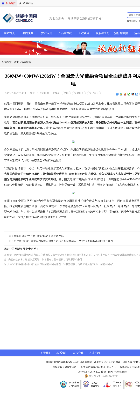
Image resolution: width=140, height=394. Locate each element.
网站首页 (9, 33)
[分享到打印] (136, 94)
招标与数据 (121, 33)
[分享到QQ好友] (132, 94)
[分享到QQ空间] (121, 94)
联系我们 (62, 352)
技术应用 (46, 33)
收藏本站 (28, 3)
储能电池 (132, 21)
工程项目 (83, 33)
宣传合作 (78, 352)
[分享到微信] (129, 94)
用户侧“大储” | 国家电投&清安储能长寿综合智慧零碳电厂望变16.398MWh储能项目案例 (63, 241)
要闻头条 (28, 33)
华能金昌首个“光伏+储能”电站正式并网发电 (39, 236)
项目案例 (26, 62)
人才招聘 (94, 352)
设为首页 (11, 3)
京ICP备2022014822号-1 (103, 367)
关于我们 (45, 352)
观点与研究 (102, 33)
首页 (16, 62)
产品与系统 (65, 33)
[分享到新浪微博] (125, 94)
